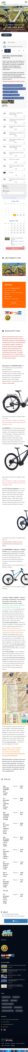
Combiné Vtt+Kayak (11, 742)
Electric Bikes (14, 1000)
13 (23, 228)
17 (14, 230)
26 (20, 232)
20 (23, 230)
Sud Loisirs (5, 1027)
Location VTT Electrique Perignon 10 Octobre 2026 (15, 985)
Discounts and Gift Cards (7, 1010)
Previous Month (4, 201)
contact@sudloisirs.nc (15, 46)
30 (23, 215)
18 (17, 230)
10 (14, 228)
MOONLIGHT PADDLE (6, 1007)
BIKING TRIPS (5, 1000)
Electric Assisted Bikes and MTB (17, 965)
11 (17, 228)
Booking (7, 1043)
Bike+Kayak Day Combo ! (15, 975)
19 (20, 230)
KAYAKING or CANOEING (7, 1004)
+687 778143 (11, 42)
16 (11, 230)
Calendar (13, 1043)
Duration (6, 191)
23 (11, 232)
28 (17, 215)
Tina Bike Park (16, 997)
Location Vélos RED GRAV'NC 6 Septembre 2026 (16, 980)
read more (10, 967)
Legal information (5, 1045)
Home (4, 20)
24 (14, 232)
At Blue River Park (6, 997)
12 (20, 228)
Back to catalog (6, 35)
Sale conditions (20, 1043)
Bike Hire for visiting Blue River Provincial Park (17, 970)
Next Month (24, 221)
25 (17, 232)
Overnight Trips (18, 1007)
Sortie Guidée (19, 1010)
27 (14, 215)
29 (20, 215)
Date (5, 186)
